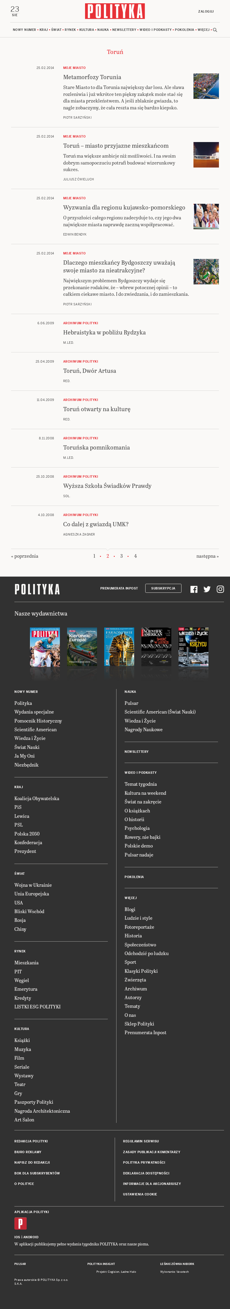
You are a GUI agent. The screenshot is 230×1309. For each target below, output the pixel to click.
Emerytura (25, 988)
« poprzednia (24, 555)
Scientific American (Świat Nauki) (160, 711)
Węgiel (21, 980)
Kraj (44, 30)
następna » (207, 555)
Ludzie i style (138, 917)
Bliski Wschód (29, 911)
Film (19, 1057)
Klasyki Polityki (141, 970)
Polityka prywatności (144, 1163)
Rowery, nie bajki (143, 836)
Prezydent (25, 850)
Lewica (21, 815)
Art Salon (24, 1119)
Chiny (20, 928)
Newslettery (124, 30)
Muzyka (22, 1049)
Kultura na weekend (145, 792)
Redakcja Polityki (31, 1141)
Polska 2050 (27, 833)
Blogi (130, 909)
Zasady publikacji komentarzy (151, 1152)
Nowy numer (24, 30)
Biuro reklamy (28, 1152)
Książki (22, 1040)
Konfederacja (28, 842)
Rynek (70, 30)
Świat (56, 30)
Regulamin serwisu (141, 1141)
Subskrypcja (163, 588)
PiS (18, 806)
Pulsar (131, 702)
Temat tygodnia (141, 783)
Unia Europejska (31, 893)
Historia (133, 935)
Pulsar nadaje (139, 854)
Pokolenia (184, 30)
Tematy (132, 1005)
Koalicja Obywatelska (36, 798)
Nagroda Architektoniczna (42, 1110)
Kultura (86, 30)
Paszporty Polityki (33, 1101)
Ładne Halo (128, 1272)
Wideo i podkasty (156, 30)
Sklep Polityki (139, 1023)
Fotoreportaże (139, 926)
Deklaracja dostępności (146, 1173)
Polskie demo (139, 845)
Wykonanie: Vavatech (174, 1272)
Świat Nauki (27, 747)
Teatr (19, 1084)
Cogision (113, 1272)
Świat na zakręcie (143, 801)
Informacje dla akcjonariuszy (152, 1184)
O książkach (137, 810)
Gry (18, 1093)
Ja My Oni (24, 755)
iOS (17, 1237)
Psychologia (137, 827)
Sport (130, 961)
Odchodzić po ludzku (147, 953)
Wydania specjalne (34, 711)
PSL (18, 824)
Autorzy (133, 997)
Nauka (103, 30)
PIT (18, 971)
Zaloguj (206, 11)
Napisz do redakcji (32, 1163)
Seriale (21, 1066)
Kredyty (22, 997)
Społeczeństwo (140, 944)
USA (18, 902)
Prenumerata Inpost (119, 588)
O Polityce (24, 1184)
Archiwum (136, 988)
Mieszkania (26, 962)
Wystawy (24, 1075)
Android (31, 1237)
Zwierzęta (135, 979)
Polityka (23, 702)
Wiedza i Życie (30, 738)
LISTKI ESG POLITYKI (37, 1006)
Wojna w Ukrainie (33, 884)
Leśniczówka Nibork (177, 1264)
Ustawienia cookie (140, 1194)
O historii (134, 819)
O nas (130, 1014)
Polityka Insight (101, 1264)
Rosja (20, 919)
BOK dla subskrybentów (37, 1173)
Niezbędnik (26, 764)
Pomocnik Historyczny (38, 720)
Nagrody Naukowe (144, 729)
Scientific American (35, 729)
